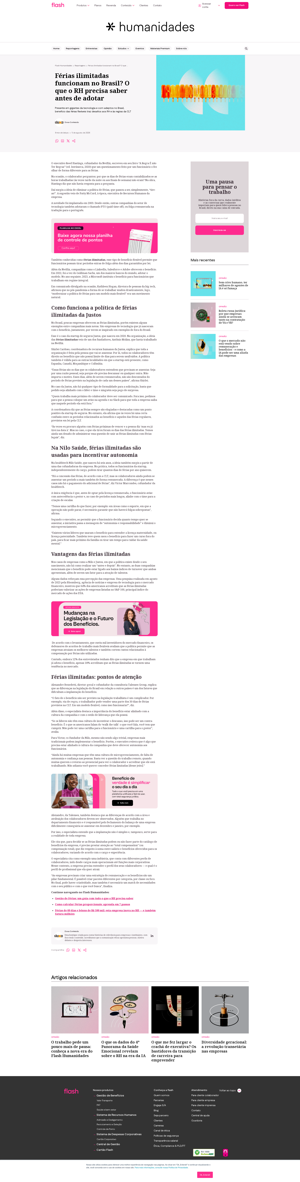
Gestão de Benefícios (110, 1096)
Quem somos (161, 1095)
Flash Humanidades (63, 65)
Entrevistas (91, 48)
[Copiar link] (74, 141)
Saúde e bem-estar (106, 1109)
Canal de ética (162, 1130)
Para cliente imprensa (203, 1105)
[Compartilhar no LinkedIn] (62, 141)
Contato (157, 5)
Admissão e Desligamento (109, 1120)
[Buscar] (246, 48)
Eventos (140, 48)
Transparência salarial (166, 1141)
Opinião (108, 48)
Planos (97, 5)
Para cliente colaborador (205, 1095)
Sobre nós (181, 48)
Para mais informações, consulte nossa (151, 1167)
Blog (156, 1110)
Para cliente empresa (203, 1100)
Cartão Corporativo (106, 1139)
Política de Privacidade (178, 1167)
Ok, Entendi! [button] (205, 1174)
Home (56, 48)
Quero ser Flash (237, 5)
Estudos (122, 48)
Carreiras (159, 1125)
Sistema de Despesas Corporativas (119, 1134)
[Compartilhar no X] (68, 141)
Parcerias (159, 1100)
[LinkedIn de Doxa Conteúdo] (152, 936)
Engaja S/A (160, 1105)
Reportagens (72, 48)
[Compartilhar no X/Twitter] (79, 950)
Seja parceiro (161, 1115)
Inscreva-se (219, 230)
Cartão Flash (105, 1150)
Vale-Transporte (104, 1100)
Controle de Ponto (106, 1129)
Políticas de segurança (166, 1136)
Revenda (111, 5)
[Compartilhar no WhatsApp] (57, 141)
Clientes (143, 5)
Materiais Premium (160, 48)
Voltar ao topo (227, 1090)
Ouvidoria (196, 1120)
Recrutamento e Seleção (109, 1124)
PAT (98, 1105)
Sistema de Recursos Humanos (116, 1115)
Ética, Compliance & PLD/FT (169, 1146)
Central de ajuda (200, 1115)
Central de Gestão (108, 1144)
